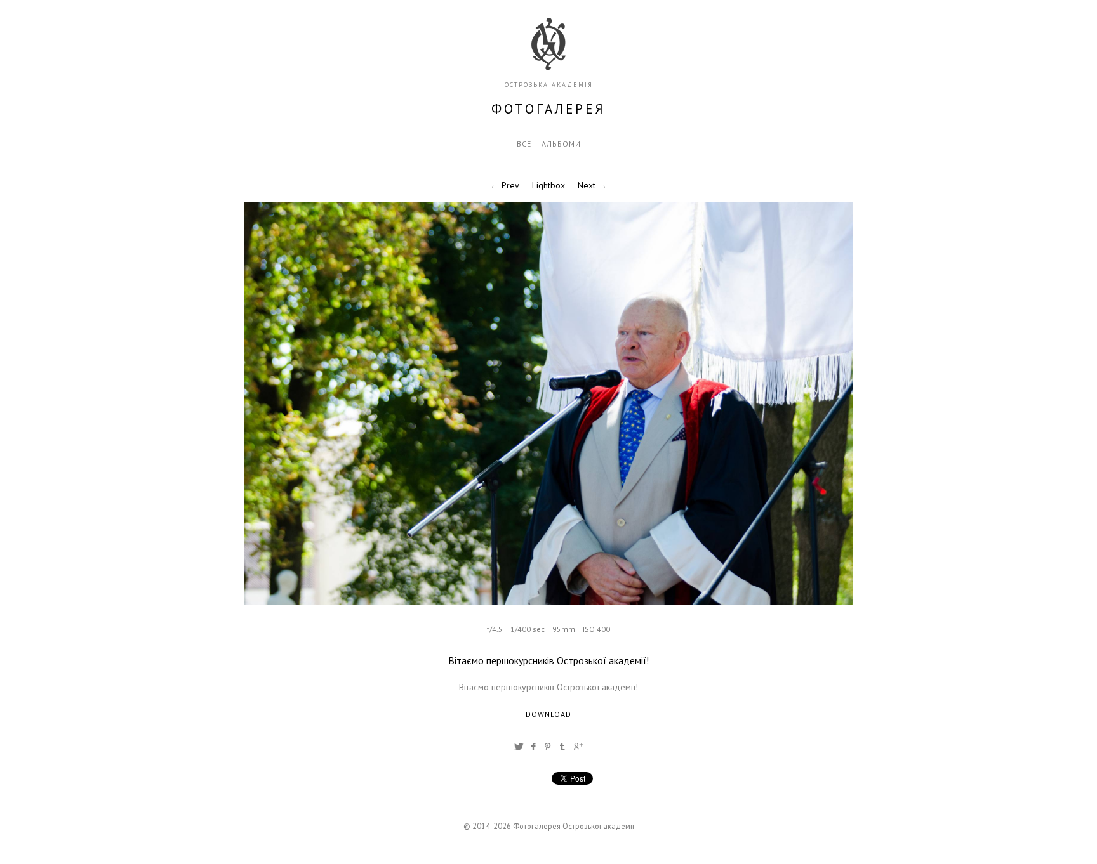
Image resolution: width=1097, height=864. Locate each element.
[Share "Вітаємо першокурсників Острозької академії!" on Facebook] (533, 746)
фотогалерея (548, 108)
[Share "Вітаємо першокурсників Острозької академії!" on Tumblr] (562, 746)
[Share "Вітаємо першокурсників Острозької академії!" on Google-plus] (578, 746)
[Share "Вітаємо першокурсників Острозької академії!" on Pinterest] (548, 746)
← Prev (504, 185)
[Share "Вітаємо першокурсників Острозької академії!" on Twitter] (518, 746)
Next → (592, 185)
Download (548, 714)
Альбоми (561, 143)
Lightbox (548, 185)
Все (524, 143)
